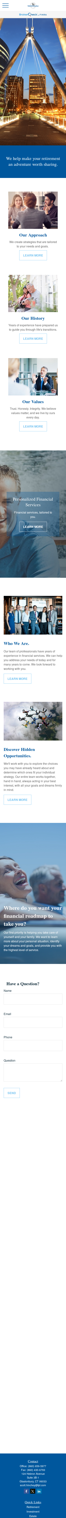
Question (9, 1060)
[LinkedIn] (39, 1491)
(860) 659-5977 (37, 1466)
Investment (33, 1511)
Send (12, 1093)
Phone (8, 1037)
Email (7, 1014)
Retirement (33, 1507)
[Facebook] (26, 1491)
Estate (33, 1516)
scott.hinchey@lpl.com (33, 1485)
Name (8, 990)
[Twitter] (32, 1491)
